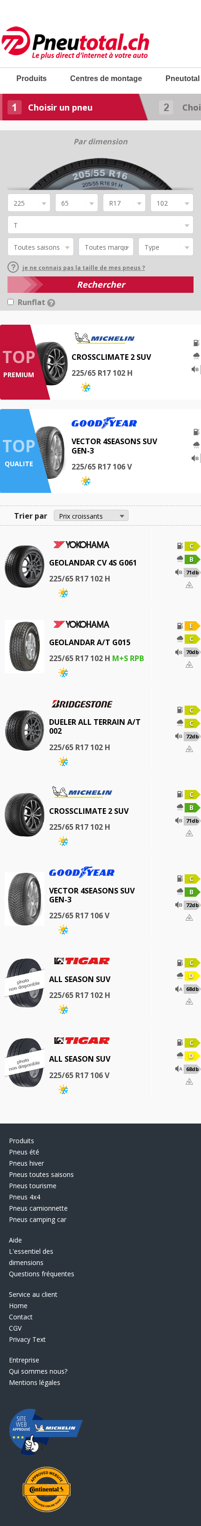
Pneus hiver (26, 1163)
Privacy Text (27, 1339)
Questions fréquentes (41, 1273)
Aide (15, 1240)
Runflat (32, 302)
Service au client (33, 1294)
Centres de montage (106, 78)
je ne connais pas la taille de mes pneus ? (83, 268)
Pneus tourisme (33, 1185)
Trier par (30, 516)
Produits (31, 78)
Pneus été (24, 1151)
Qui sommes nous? (38, 1371)
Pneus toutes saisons (41, 1174)
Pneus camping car (37, 1219)
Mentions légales (34, 1382)
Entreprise (24, 1359)
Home (18, 1305)
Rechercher (101, 284)
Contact (21, 1316)
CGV (15, 1328)
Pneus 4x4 (24, 1196)
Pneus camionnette (38, 1208)
